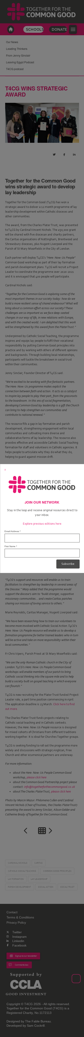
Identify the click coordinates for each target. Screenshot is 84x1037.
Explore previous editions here (42, 524)
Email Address (12, 531)
